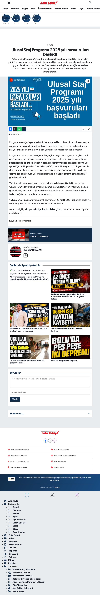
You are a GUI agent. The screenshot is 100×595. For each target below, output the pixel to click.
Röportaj (12, 551)
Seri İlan (12, 548)
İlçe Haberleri (45, 9)
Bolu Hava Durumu (61, 449)
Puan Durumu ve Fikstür (19, 461)
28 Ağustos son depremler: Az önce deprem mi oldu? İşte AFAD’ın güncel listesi (68, 296)
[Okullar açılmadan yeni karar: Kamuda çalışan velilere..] (29, 347)
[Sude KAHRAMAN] (15, 252)
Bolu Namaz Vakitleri (19, 455)
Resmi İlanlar (93, 9)
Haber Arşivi (59, 467)
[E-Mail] (26, 255)
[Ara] (90, 2)
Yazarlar (12, 541)
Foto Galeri (14, 535)
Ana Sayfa (13, 501)
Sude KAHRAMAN (33, 250)
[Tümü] (89, 414)
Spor (33, 9)
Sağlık (25, 9)
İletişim (11, 563)
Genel (5, 9)
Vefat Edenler (61, 9)
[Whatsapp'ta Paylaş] (19, 129)
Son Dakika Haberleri (18, 467)
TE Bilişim (56, 487)
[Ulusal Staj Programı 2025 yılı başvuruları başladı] (50, 101)
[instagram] (77, 495)
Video (11, 538)
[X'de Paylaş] (15, 129)
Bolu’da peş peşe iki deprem (64, 360)
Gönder (15, 399)
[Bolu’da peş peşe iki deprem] (70, 347)
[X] (50, 441)
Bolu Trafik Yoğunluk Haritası (65, 455)
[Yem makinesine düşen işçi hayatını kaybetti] (70, 315)
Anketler (12, 557)
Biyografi (13, 554)
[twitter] (52, 495)
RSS (12, 479)
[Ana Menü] (9, 3)
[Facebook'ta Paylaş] (10, 129)
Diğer (81, 9)
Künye (11, 560)
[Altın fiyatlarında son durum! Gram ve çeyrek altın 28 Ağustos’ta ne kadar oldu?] (29, 272)
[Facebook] (46, 441)
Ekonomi (15, 9)
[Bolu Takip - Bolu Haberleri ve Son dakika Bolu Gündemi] (49, 3)
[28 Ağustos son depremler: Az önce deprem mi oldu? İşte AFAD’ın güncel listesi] (70, 281)
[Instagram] (54, 441)
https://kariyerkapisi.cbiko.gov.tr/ (44, 209)
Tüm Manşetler (60, 461)
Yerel (73, 9)
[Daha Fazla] (24, 129)
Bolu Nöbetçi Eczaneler (20, 449)
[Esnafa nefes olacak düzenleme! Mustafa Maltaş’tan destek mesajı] (29, 315)
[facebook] (27, 495)
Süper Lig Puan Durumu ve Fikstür (28, 582)
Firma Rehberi (15, 545)
